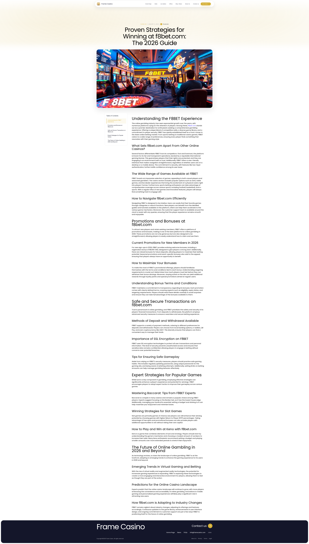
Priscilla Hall (166, 24)
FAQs (185, 532)
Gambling (143, 24)
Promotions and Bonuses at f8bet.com (115, 126)
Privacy (200, 538)
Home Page (170, 532)
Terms (205, 538)
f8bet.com (192, 126)
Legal (210, 538)
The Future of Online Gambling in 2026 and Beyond (116, 141)
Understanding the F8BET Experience (114, 120)
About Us (193, 538)
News (179, 532)
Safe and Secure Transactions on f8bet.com (117, 131)
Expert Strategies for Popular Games (115, 136)
